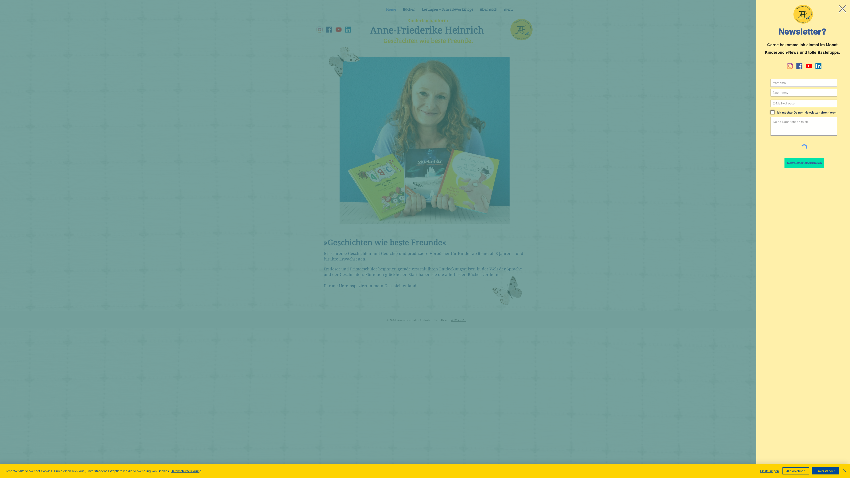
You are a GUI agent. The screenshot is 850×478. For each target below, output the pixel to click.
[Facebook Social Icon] (799, 66)
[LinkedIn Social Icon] (818, 66)
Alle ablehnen (795, 471)
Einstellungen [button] (769, 471)
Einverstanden (825, 471)
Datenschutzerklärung (186, 471)
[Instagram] (790, 66)
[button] (842, 9)
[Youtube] (809, 66)
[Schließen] (844, 470)
